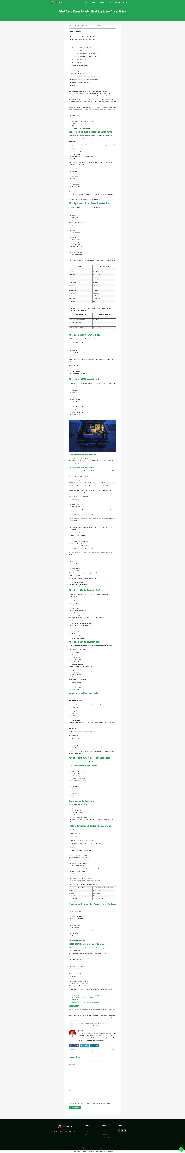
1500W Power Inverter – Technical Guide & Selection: (87, 1002)
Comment (72, 1064)
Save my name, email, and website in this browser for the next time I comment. (90, 1103)
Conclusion (75, 85)
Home (86, 2)
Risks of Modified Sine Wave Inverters (84, 73)
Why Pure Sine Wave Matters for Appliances (83, 68)
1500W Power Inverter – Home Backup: (83, 999)
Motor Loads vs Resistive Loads (80, 65)
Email (70, 1090)
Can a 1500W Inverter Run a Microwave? (86, 53)
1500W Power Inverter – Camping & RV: (83, 997)
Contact (117, 2)
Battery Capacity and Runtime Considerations (83, 76)
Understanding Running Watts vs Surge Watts (84, 36)
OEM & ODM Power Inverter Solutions (82, 82)
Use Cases (79, 16)
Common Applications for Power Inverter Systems (85, 79)
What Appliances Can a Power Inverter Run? (83, 39)
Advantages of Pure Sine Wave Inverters (84, 71)
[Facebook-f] (119, 1130)
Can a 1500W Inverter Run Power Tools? (86, 56)
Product (102, 2)
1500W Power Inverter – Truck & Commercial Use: (86, 995)
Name (71, 1084)
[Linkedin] (125, 1130)
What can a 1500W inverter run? (80, 45)
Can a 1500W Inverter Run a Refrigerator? (87, 50)
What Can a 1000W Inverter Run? (80, 42)
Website (71, 1097)
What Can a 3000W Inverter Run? (80, 62)
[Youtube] (122, 1130)
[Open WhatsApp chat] (181, 1149)
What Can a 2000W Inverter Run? (80, 59)
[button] (123, 2)
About (93, 2)
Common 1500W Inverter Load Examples (84, 47)
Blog (110, 2)
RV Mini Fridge (72, 482)
